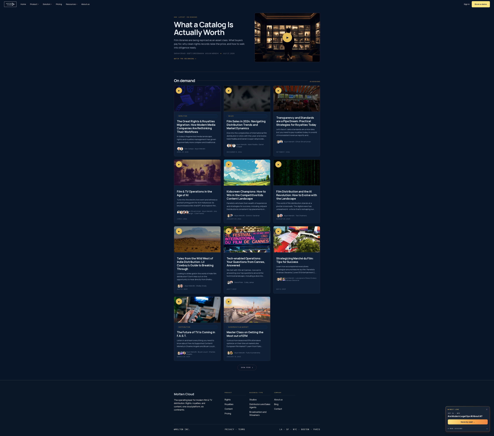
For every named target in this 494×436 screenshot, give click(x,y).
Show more (247, 367)
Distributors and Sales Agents (259, 406)
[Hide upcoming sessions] (486, 409)
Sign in (467, 4)
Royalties (229, 404)
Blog (276, 404)
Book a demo (481, 4)
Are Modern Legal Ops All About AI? (465, 416)
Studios (253, 399)
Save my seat (468, 422)
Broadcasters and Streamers (257, 413)
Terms (241, 429)
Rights (228, 399)
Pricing (59, 4)
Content (229, 408)
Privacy (229, 429)
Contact (278, 408)
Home (23, 4)
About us (85, 4)
